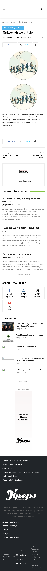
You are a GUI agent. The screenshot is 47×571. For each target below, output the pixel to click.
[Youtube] (17, 563)
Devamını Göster (22, 275)
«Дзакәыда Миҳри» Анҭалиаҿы (21, 227)
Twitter (22, 559)
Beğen (9, 289)
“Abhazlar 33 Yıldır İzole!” (26, 347)
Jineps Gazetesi (13, 37)
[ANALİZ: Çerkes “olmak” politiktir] (8, 373)
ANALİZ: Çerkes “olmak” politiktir (29, 370)
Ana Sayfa (5, 22)
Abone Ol (9, 301)
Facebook (23, 551)
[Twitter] (17, 559)
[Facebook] (17, 550)
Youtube (23, 563)
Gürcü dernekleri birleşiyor (38, 156)
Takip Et (23, 289)
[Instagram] (17, 555)
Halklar (13, 22)
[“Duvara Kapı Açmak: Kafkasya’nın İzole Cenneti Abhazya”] (8, 326)
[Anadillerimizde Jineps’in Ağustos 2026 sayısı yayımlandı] (8, 361)
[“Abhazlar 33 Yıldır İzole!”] (8, 350)
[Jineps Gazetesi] (4, 37)
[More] (35, 44)
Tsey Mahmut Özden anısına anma (29, 335)
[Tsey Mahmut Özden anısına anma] (8, 338)
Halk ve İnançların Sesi (24, 22)
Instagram (23, 555)
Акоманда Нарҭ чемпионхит (19, 254)
